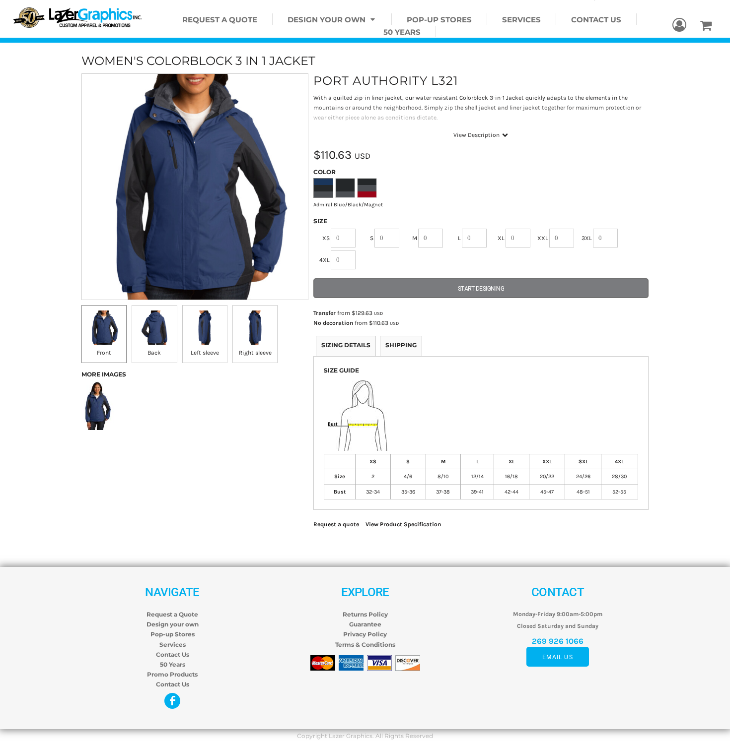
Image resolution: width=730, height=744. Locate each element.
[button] (332, 19)
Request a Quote (172, 614)
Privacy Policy (365, 634)
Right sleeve (255, 352)
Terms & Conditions (365, 644)
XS (326, 238)
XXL (542, 238)
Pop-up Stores (172, 634)
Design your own (172, 624)
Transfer (324, 313)
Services (172, 644)
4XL (324, 259)
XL (501, 238)
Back (154, 352)
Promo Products (172, 674)
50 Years (172, 664)
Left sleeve (205, 352)
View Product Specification (403, 524)
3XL (587, 238)
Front (104, 352)
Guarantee (365, 624)
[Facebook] (172, 701)
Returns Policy (365, 614)
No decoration (333, 322)
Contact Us (172, 654)
